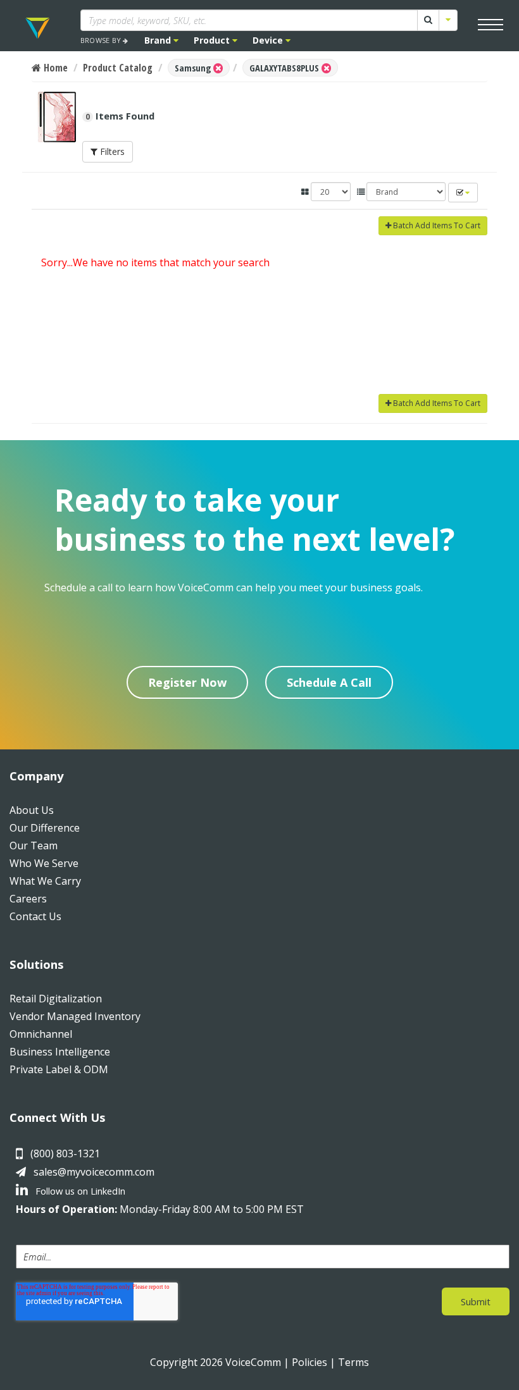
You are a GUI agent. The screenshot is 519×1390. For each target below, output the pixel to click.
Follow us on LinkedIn (79, 1190)
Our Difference (44, 828)
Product (213, 40)
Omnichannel (40, 1034)
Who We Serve (43, 863)
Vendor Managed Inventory (75, 1016)
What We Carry (45, 881)
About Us (31, 810)
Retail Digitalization (55, 999)
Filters (111, 151)
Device (269, 40)
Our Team (33, 845)
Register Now (187, 682)
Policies (309, 1362)
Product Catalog (118, 68)
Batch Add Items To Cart (435, 225)
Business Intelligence (59, 1052)
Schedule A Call (329, 682)
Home (54, 68)
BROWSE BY (101, 40)
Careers (28, 899)
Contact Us (35, 916)
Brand (158, 40)
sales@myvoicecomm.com (94, 1172)
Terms (353, 1362)
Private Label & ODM (58, 1069)
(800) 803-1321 (65, 1153)
